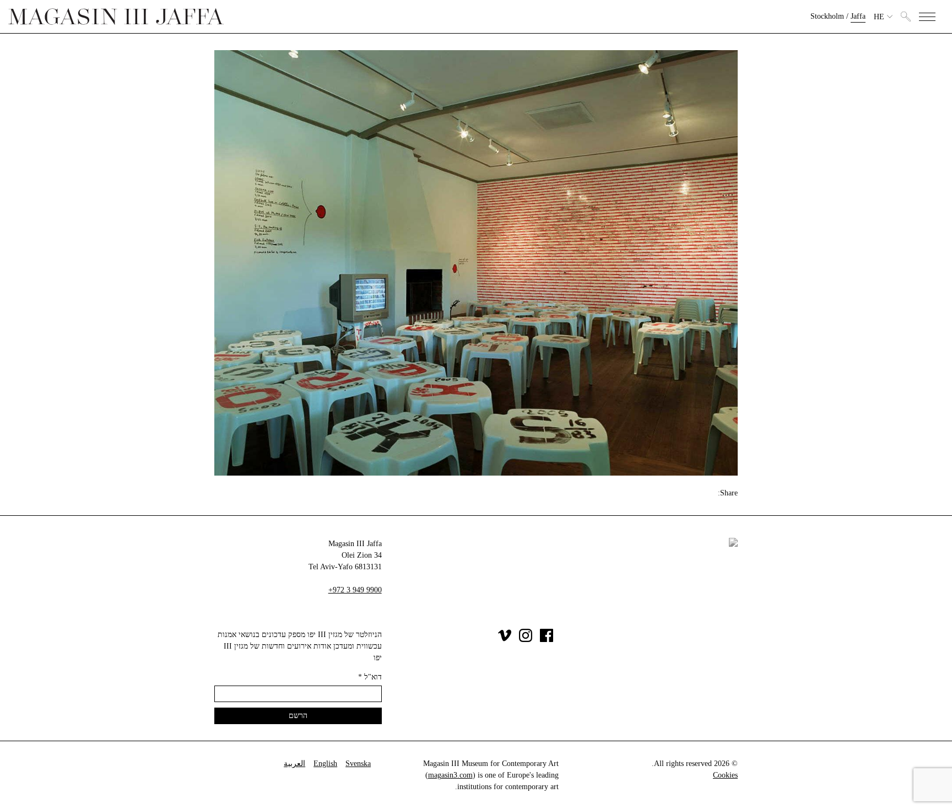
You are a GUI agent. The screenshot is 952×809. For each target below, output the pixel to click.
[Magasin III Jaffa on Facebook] (546, 639)
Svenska (358, 763)
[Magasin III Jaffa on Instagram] (525, 639)
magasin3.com (450, 775)
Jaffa (858, 16)
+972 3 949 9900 (355, 590)
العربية (294, 763)
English (325, 763)
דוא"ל (370, 677)
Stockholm (827, 16)
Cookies (725, 775)
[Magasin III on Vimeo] (504, 639)
